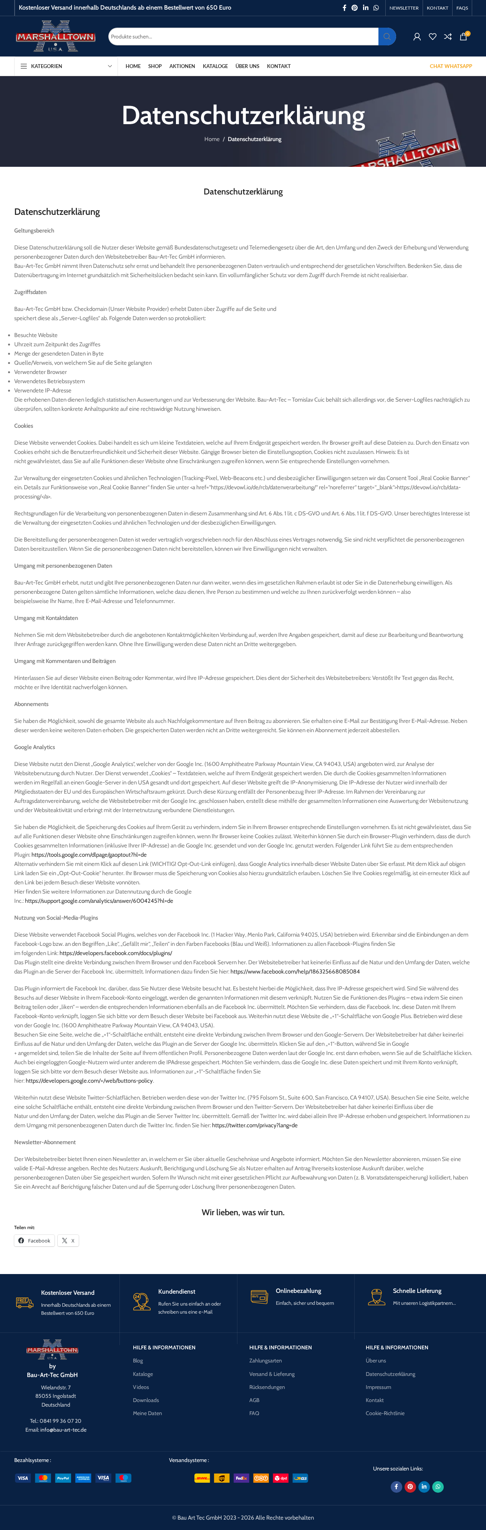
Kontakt (375, 1400)
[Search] (387, 36)
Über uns (376, 1360)
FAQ (254, 1413)
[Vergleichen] (448, 36)
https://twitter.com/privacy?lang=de (255, 1125)
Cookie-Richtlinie (385, 1413)
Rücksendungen (267, 1387)
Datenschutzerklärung (390, 1374)
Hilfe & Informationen (164, 1347)
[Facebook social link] (344, 8)
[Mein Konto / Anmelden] (417, 36)
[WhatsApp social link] (376, 8)
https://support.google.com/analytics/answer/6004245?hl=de (99, 900)
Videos (141, 1387)
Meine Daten (147, 1413)
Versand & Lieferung (272, 1374)
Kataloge (143, 1374)
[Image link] (52, 1349)
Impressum (378, 1387)
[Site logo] (55, 35)
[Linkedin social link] (365, 8)
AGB (254, 1400)
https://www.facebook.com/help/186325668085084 (295, 971)
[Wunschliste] (432, 36)
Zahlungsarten (265, 1360)
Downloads (146, 1400)
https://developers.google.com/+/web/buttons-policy (89, 1080)
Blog (138, 1360)
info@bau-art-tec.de (63, 1429)
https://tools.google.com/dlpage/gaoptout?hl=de (89, 854)
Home (212, 139)
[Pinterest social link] (354, 8)
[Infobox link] (67, 1303)
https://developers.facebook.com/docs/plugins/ (116, 953)
